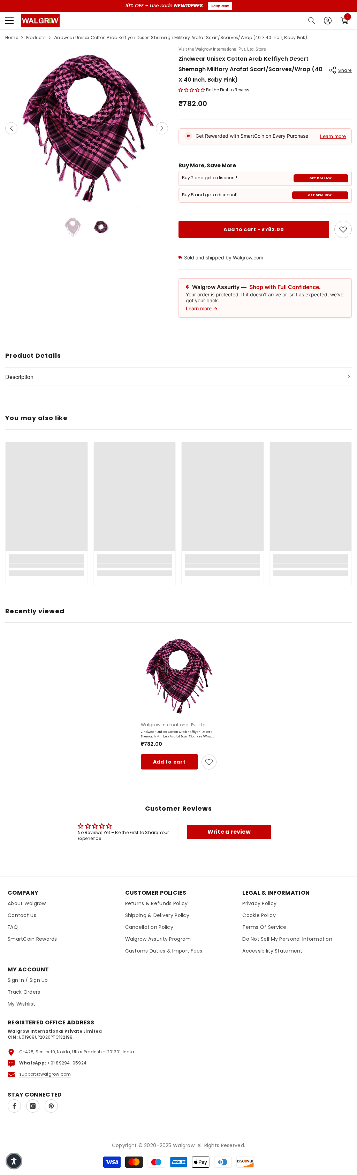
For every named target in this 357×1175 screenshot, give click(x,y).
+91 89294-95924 (66, 1063)
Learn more (333, 136)
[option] (86, 128)
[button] (11, 128)
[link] (343, 229)
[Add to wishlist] (209, 762)
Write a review (229, 832)
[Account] (328, 20)
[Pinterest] (51, 1106)
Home (11, 37)
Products (36, 37)
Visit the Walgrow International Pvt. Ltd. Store (222, 49)
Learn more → (202, 308)
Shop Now (220, 6)
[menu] (9, 20)
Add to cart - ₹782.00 (253, 229)
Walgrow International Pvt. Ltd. (174, 725)
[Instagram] (32, 1106)
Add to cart (169, 761)
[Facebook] (14, 1106)
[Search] (311, 20)
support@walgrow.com (45, 1074)
